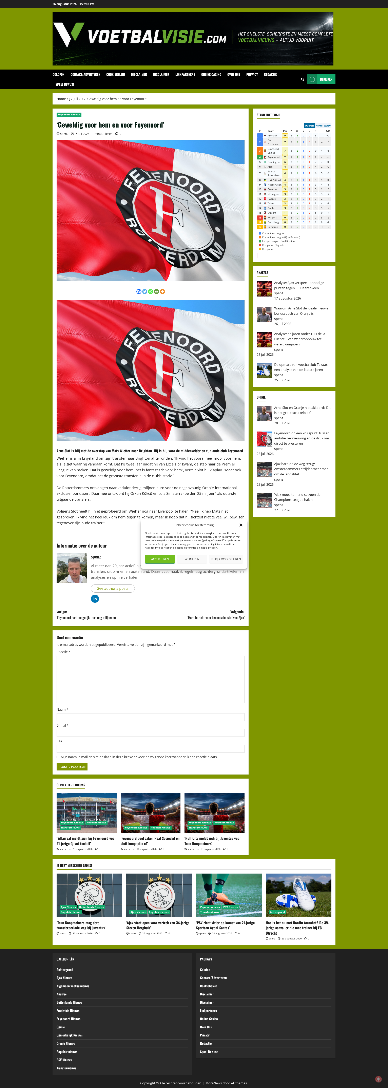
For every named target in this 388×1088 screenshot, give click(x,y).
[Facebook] (138, 291)
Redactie (270, 74)
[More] (162, 291)
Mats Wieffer (121, 450)
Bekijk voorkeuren (226, 559)
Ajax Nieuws (68, 907)
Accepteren (160, 559)
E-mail (63, 725)
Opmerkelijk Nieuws (70, 1035)
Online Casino (211, 74)
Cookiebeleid (115, 74)
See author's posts (113, 588)
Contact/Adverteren (85, 74)
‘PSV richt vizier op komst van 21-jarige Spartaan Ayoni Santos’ (225, 925)
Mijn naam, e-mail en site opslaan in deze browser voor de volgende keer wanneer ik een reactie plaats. (139, 757)
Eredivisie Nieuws (68, 1010)
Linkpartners (185, 74)
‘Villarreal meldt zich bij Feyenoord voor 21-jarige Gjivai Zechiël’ (86, 841)
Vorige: (86, 614)
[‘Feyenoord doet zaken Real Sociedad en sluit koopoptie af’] (151, 813)
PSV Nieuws (230, 907)
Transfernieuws (70, 827)
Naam (62, 709)
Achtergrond (277, 912)
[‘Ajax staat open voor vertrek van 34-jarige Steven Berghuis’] (159, 895)
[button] (241, 525)
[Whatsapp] (150, 291)
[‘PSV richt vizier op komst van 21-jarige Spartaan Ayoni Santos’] (229, 895)
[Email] (156, 291)
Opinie (61, 1027)
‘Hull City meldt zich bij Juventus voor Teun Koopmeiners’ (213, 841)
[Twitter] (144, 291)
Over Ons (233, 74)
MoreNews (214, 1083)
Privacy (252, 74)
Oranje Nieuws (66, 1043)
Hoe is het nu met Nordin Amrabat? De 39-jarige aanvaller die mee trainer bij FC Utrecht (297, 927)
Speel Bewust (65, 84)
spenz (64, 134)
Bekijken (326, 79)
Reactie (63, 652)
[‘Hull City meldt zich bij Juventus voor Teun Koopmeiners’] (215, 813)
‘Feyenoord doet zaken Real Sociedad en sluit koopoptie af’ (150, 841)
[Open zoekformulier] (302, 79)
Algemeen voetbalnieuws (73, 986)
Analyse (62, 994)
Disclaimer (139, 74)
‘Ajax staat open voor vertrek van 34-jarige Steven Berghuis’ (157, 925)
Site (59, 741)
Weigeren (192, 559)
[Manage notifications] (378, 1079)
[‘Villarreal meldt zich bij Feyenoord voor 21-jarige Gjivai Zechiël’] (87, 813)
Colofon (58, 74)
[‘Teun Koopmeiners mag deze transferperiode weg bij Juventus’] (89, 895)
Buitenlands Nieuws (91, 907)
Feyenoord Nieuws (69, 114)
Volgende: (216, 614)
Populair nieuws (96, 822)
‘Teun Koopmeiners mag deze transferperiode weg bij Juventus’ (81, 925)
